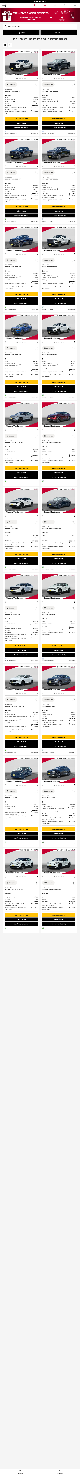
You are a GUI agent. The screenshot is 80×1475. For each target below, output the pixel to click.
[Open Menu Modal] (75, 5)
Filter (60, 33)
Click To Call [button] (21, 123)
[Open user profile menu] (55, 5)
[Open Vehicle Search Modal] (65, 5)
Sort (23, 33)
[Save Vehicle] (36, 84)
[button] (8, 15)
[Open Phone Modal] (35, 5)
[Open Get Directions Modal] (45, 5)
